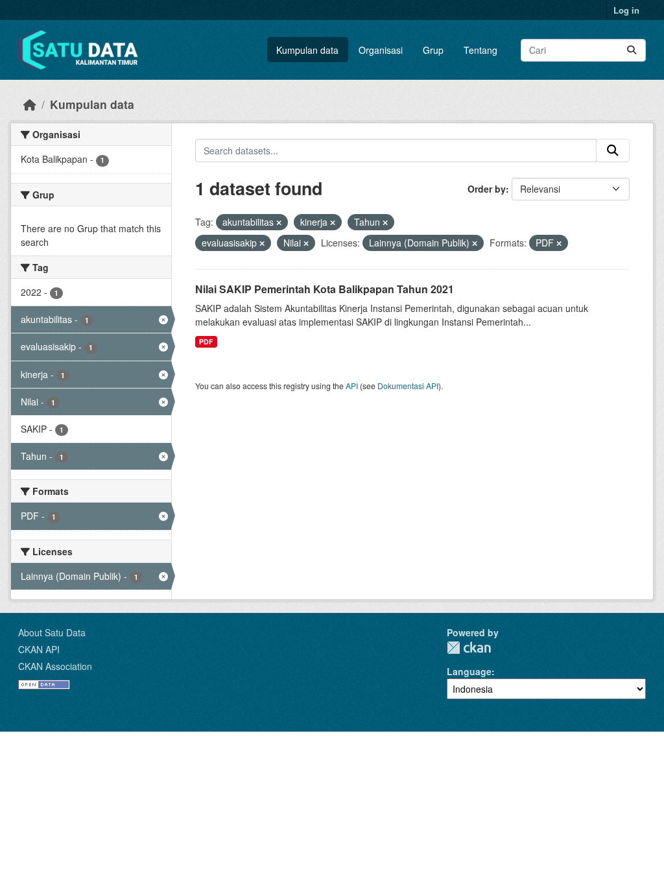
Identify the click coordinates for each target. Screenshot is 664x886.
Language (469, 671)
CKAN (469, 647)
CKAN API (39, 649)
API (352, 385)
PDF (206, 341)
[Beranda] (29, 104)
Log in (626, 10)
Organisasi (381, 49)
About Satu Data (52, 632)
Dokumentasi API (407, 385)
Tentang (480, 49)
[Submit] (632, 50)
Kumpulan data (307, 49)
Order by (487, 188)
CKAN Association (55, 666)
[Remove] (278, 222)
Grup (433, 49)
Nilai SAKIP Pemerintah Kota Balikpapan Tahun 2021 (324, 288)
